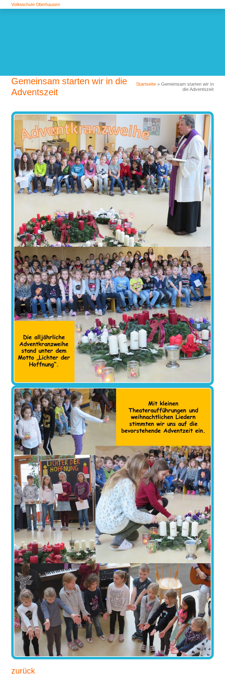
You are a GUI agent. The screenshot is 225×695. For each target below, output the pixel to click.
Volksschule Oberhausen (35, 4)
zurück (23, 670)
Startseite (146, 84)
